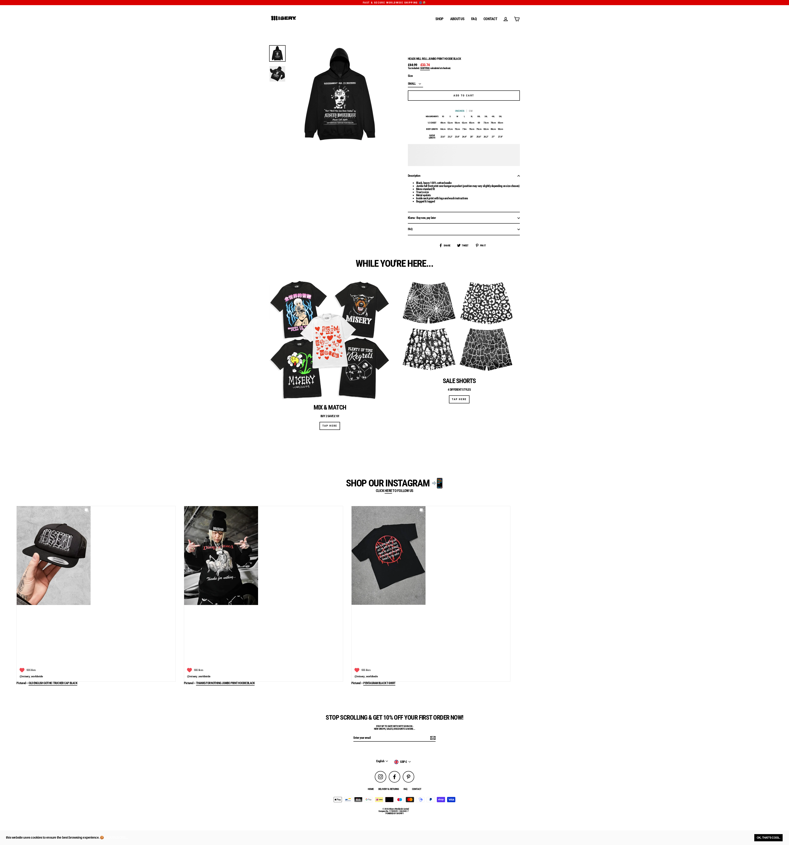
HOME (371, 789)
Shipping (425, 68)
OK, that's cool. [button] (768, 837)
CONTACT (490, 19)
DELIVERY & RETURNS (388, 789)
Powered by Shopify (394, 813)
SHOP (439, 19)
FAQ (474, 19)
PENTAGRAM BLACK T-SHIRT (379, 683)
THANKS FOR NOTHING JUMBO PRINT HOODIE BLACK (225, 683)
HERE (388, 491)
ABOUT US (457, 19)
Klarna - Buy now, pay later (422, 218)
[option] (277, 53)
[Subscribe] (432, 738)
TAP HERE (329, 425)
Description (414, 176)
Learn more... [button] (116, 837)
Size (410, 75)
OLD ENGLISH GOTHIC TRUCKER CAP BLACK (53, 683)
